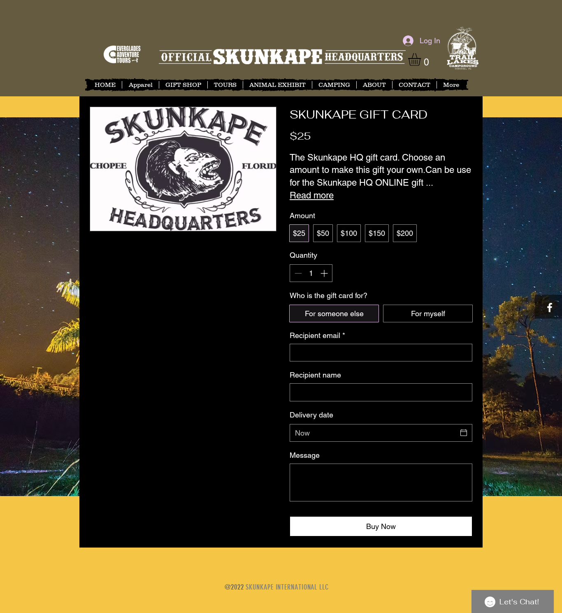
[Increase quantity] (324, 273)
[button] (422, 59)
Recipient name (315, 375)
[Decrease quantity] (297, 273)
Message (305, 455)
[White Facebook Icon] (549, 307)
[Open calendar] (464, 433)
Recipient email (317, 335)
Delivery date (311, 414)
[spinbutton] (311, 273)
